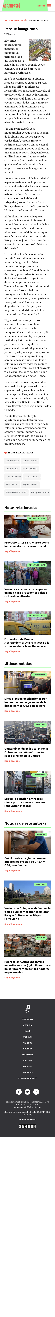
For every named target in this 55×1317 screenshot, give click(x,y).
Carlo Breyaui (12, 461)
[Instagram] (36, 1092)
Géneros (27, 1043)
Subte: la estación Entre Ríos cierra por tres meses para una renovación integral (24, 802)
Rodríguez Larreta (40, 493)
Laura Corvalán (32, 477)
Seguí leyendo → (13, 551)
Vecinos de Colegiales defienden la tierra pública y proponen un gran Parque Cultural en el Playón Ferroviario (27, 913)
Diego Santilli (12, 469)
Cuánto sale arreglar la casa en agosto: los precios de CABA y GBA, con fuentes (25, 862)
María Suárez (12, 485)
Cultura (27, 1049)
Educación (27, 1019)
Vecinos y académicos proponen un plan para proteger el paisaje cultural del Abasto (26, 593)
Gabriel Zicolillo (13, 477)
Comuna (27, 1025)
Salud (27, 1031)
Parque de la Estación (16, 493)
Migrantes (27, 1055)
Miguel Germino (30, 485)
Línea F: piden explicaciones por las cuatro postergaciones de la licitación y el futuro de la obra (25, 702)
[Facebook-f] (19, 1092)
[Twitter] (28, 1092)
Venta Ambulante (27, 1078)
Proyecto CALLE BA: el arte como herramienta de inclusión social (26, 544)
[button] (48, 5)
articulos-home (14, 21)
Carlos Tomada (30, 461)
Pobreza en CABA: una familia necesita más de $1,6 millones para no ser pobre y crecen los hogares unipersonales (27, 967)
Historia (27, 1060)
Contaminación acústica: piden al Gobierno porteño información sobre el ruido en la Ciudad (26, 752)
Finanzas (27, 1066)
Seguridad (27, 1072)
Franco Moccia (30, 469)
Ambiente (27, 1037)
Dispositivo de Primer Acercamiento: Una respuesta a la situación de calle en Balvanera (26, 643)
